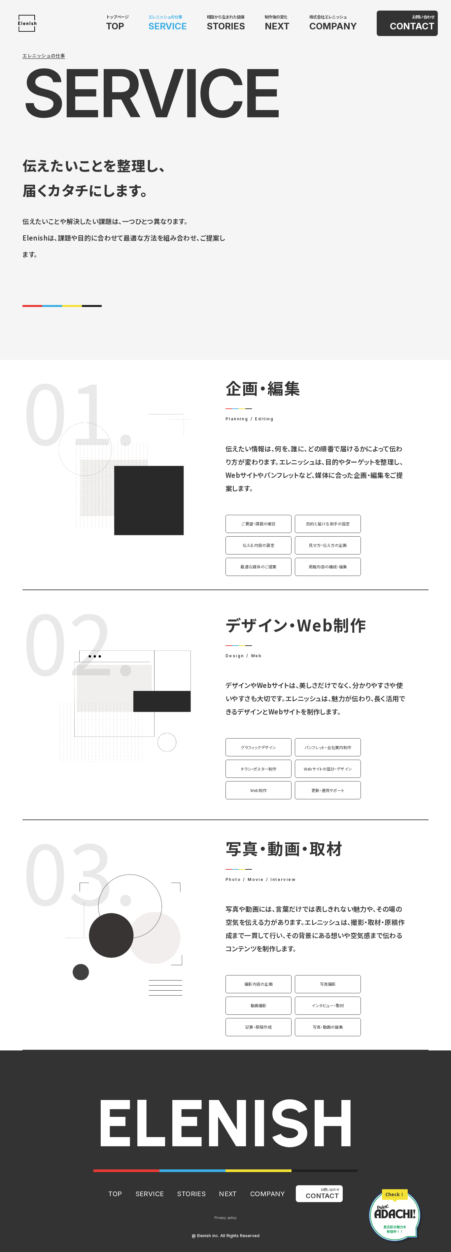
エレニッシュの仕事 (165, 17)
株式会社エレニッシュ (328, 17)
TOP (115, 26)
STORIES (226, 26)
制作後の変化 (276, 17)
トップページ (117, 17)
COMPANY (333, 26)
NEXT (277, 26)
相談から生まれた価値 (225, 17)
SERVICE (167, 26)
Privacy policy (225, 1218)
